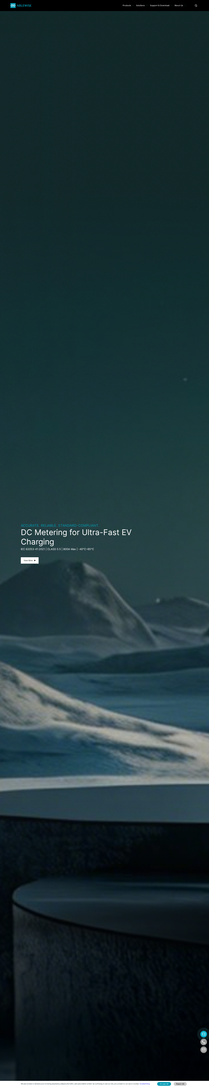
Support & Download (159, 5)
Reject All (180, 1084)
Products (127, 5)
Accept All (164, 1084)
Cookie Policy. (145, 1084)
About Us (179, 5)
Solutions (140, 5)
